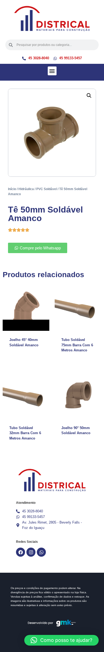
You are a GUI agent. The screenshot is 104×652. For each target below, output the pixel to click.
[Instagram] (30, 552)
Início (12, 189)
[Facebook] (20, 552)
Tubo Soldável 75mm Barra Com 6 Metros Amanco (77, 345)
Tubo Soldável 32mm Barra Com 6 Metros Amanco (25, 433)
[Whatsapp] (41, 552)
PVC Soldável (46, 189)
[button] (52, 70)
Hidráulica (26, 189)
